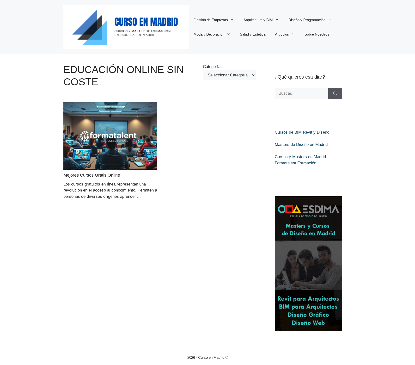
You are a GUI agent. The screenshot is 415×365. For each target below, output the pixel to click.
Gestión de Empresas (211, 20)
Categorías (213, 66)
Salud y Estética (252, 34)
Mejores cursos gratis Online (91, 175)
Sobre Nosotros (317, 34)
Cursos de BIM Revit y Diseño (302, 132)
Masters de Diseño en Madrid (301, 144)
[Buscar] (335, 93)
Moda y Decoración (209, 34)
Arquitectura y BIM (258, 20)
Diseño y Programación (306, 20)
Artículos (282, 34)
